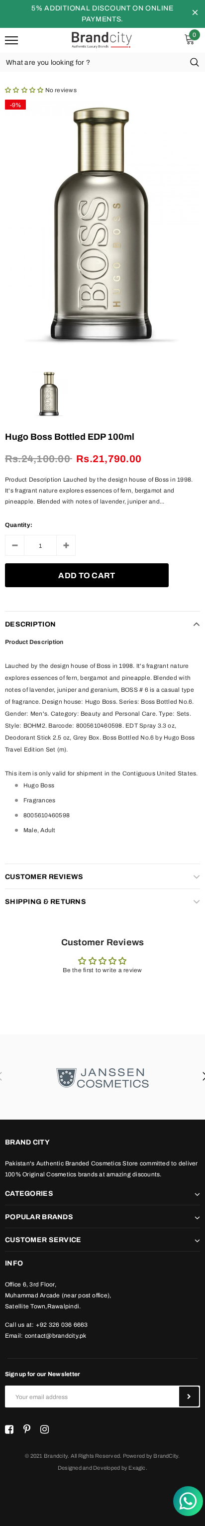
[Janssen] (102, 1077)
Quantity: (18, 524)
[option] (102, 225)
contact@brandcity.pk (56, 1335)
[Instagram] (44, 1429)
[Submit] (189, 1396)
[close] (195, 14)
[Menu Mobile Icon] (11, 40)
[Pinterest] (26, 1429)
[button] (25, 90)
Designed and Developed (89, 1468)
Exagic (136, 1468)
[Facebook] (9, 1429)
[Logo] (101, 39)
